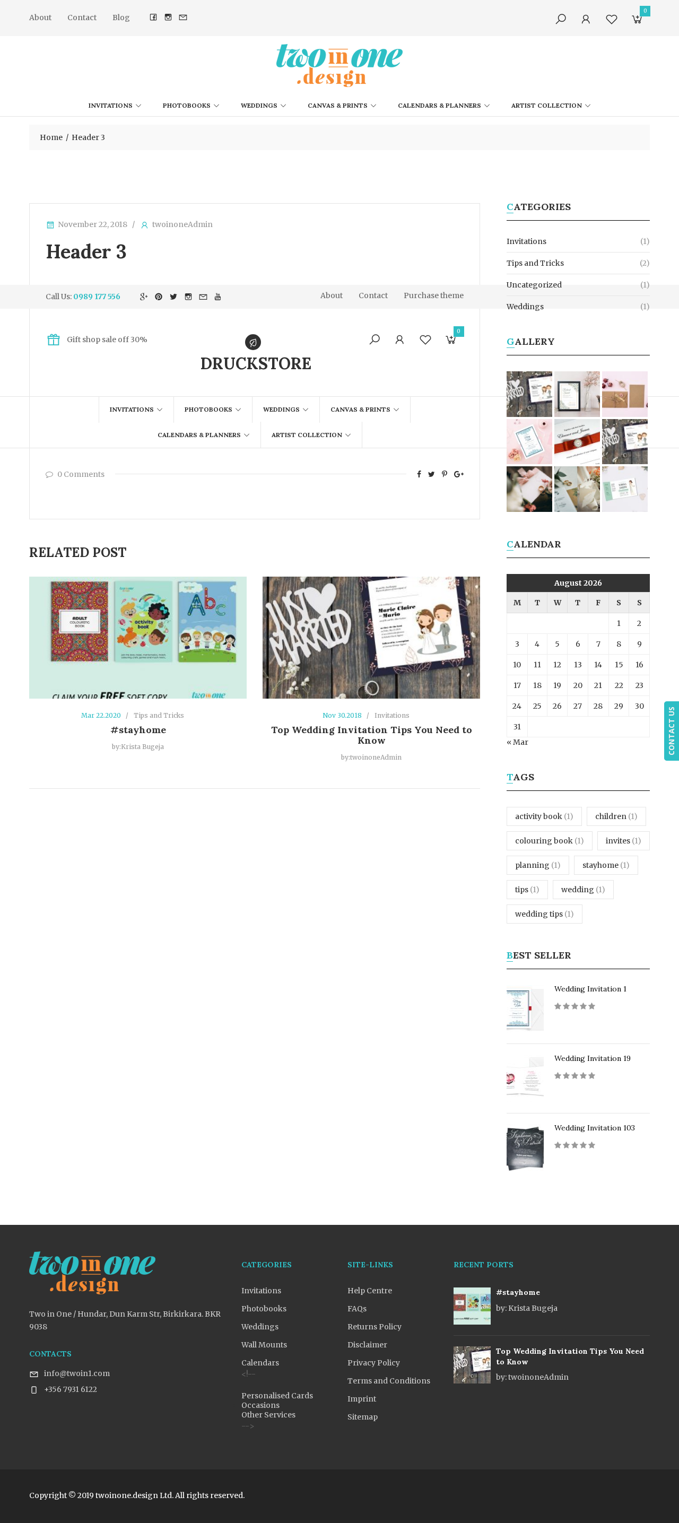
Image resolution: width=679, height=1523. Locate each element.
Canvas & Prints (338, 105)
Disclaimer (367, 1345)
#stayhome (138, 730)
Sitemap (362, 1417)
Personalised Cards (277, 1395)
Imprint (361, 1399)
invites (623, 841)
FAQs (357, 1308)
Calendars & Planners (439, 105)
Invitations (111, 105)
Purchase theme (434, 295)
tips (527, 889)
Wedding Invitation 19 (592, 1058)
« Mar (517, 742)
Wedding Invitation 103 (594, 1128)
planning (538, 865)
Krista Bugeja (527, 1308)
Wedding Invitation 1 (590, 989)
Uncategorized (534, 285)
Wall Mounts (264, 1345)
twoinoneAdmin (182, 224)
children (616, 816)
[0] (637, 21)
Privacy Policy (373, 1363)
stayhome (606, 865)
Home (51, 137)
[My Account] (586, 19)
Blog (121, 17)
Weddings (259, 105)
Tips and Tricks (159, 715)
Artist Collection (546, 105)
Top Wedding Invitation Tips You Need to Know (371, 735)
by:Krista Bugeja (138, 747)
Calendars (260, 1363)
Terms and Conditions (388, 1381)
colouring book (549, 841)
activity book (544, 816)
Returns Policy (374, 1326)
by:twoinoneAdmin (371, 757)
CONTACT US (671, 731)
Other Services (268, 1415)
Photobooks (187, 105)
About (40, 17)
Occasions (260, 1405)
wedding (583, 889)
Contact (82, 17)
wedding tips (544, 914)
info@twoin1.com (77, 1373)
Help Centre (369, 1290)
